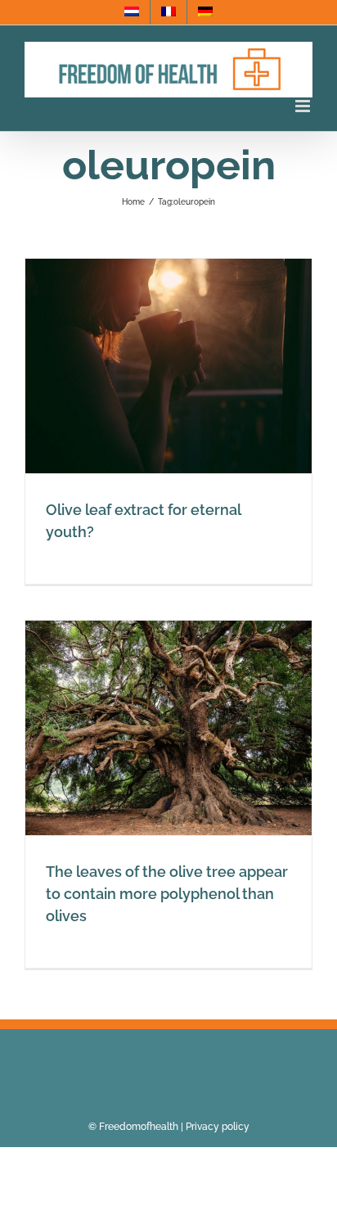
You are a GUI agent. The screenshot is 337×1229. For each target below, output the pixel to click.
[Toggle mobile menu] (303, 106)
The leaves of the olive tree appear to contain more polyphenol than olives (167, 893)
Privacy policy (217, 1126)
